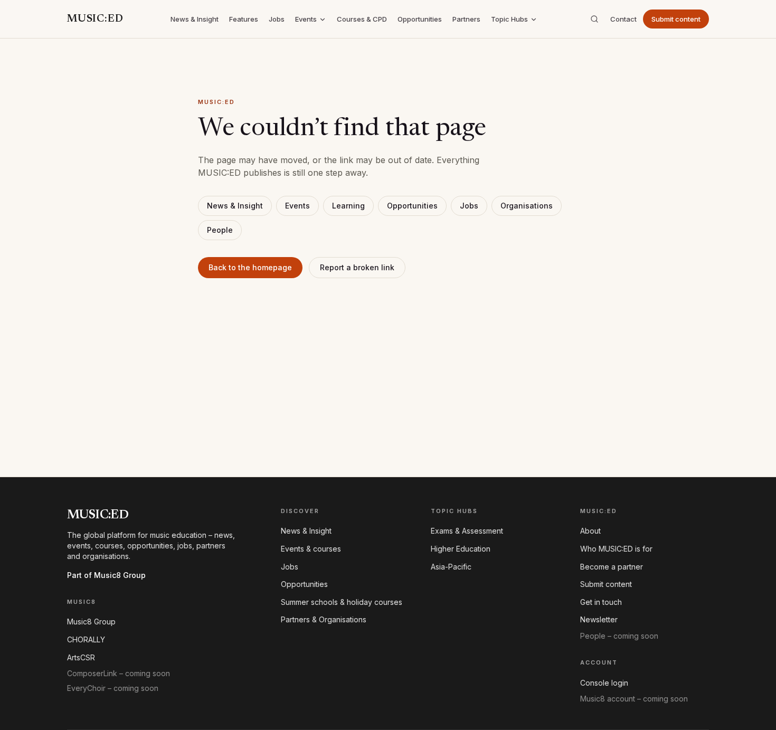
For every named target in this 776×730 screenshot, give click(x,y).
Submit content (676, 19)
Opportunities (420, 19)
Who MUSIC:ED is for (616, 548)
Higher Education (460, 548)
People (220, 229)
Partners (466, 19)
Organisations (526, 205)
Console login (604, 682)
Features (243, 19)
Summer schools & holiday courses (341, 602)
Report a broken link (357, 267)
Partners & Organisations (323, 619)
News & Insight (195, 19)
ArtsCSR (81, 657)
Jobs (277, 19)
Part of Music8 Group (106, 575)
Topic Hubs (509, 19)
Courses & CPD (362, 19)
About (590, 530)
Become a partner (611, 566)
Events (306, 19)
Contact (623, 19)
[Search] (594, 19)
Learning (348, 205)
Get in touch (601, 602)
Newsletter (599, 619)
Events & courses (311, 548)
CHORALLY (86, 639)
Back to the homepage (250, 267)
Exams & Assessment (467, 530)
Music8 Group (91, 621)
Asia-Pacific (451, 566)
